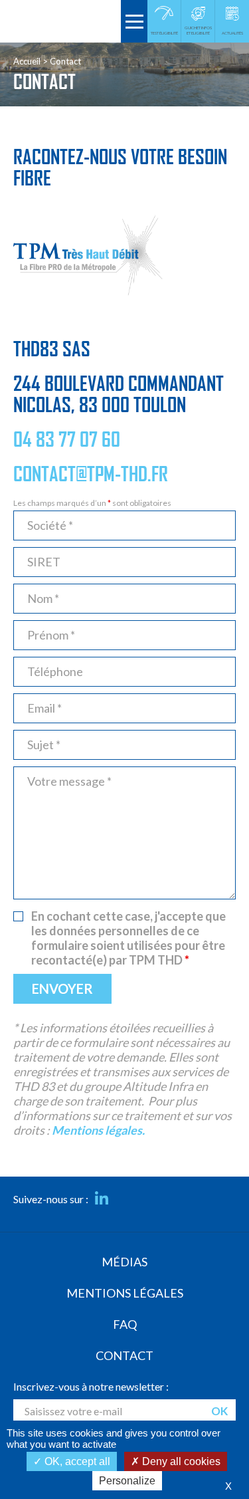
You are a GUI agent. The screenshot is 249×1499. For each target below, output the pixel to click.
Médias (124, 1261)
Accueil (27, 61)
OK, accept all (76, 1461)
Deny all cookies (179, 1461)
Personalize (127, 1480)
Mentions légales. (98, 1130)
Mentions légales (124, 1293)
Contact (124, 1355)
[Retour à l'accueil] (60, 21)
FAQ (125, 1324)
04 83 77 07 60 (66, 440)
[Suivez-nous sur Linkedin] (101, 1199)
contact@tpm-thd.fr (90, 474)
